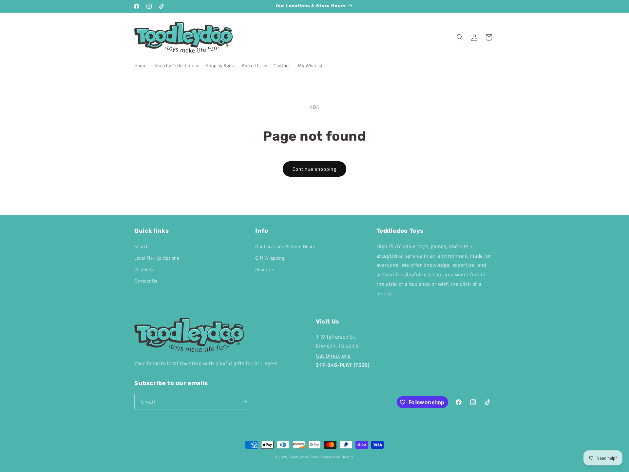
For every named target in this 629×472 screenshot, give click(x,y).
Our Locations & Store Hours (285, 246)
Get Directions (333, 356)
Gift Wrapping (269, 257)
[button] (176, 65)
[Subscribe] (245, 401)
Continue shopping (314, 169)
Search (141, 246)
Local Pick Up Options (157, 257)
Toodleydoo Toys (303, 457)
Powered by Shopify (336, 457)
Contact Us (146, 280)
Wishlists (144, 269)
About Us (264, 269)
